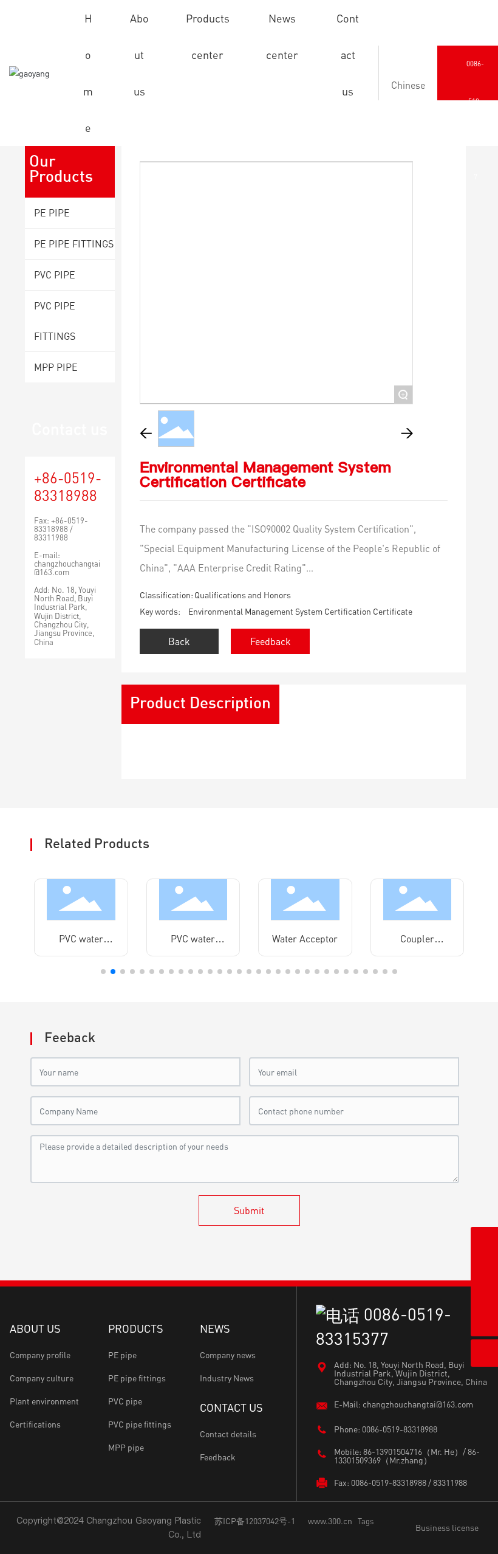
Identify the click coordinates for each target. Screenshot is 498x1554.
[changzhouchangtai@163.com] (484, 1268)
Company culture (41, 1378)
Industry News (227, 1378)
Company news (228, 1355)
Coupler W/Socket (417, 944)
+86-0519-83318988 (67, 486)
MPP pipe (126, 1447)
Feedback (218, 1457)
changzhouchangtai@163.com (67, 568)
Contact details (228, 1434)
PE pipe (122, 1355)
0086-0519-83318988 (399, 1429)
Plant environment (44, 1401)
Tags (366, 1521)
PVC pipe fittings (139, 1424)
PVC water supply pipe (81, 944)
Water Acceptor (305, 939)
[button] (103, 971)
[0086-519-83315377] (484, 1295)
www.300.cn (330, 1521)
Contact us (69, 428)
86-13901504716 (392, 1451)
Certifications (35, 1424)
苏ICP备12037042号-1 (254, 1521)
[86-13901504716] (484, 1240)
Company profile (40, 1355)
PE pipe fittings (137, 1378)
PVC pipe (125, 1401)
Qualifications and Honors (242, 595)
